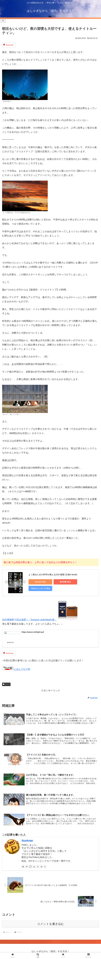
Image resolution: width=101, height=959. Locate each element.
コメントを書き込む (50, 924)
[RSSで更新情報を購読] (45, 866)
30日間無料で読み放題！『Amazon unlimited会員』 (29, 619)
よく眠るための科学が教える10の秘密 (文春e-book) (53, 574)
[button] (93, 584)
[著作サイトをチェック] (23, 866)
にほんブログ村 (22, 669)
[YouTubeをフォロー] (34, 866)
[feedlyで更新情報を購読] (41, 866)
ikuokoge (27, 840)
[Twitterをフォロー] (26, 866)
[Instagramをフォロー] (30, 866)
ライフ (7, 684)
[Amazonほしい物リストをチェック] (37, 866)
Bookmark (10, 45)
